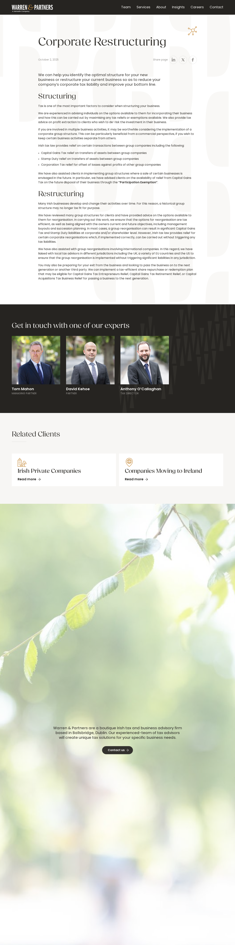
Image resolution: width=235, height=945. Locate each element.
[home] (32, 7)
